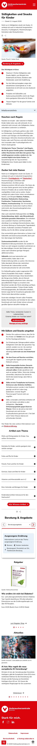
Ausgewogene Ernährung (16, 536)
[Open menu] (4, 742)
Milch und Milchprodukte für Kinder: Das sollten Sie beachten (15, 437)
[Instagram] (8, 722)
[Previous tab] (4, 525)
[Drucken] (2, 35)
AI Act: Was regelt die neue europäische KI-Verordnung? (15, 667)
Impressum (25, 733)
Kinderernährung (10, 426)
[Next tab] (33, 525)
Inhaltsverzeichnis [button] (9, 110)
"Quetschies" (27, 178)
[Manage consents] (33, 742)
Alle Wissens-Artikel (17, 504)
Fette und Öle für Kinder (10, 456)
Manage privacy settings (18, 323)
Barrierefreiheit (8, 739)
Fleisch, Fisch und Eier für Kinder (13, 464)
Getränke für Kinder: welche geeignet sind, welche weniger (16, 447)
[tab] (16, 627)
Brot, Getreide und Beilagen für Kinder (15, 487)
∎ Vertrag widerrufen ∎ (25, 739)
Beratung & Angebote (12, 64)
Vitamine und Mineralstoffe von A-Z (14, 479)
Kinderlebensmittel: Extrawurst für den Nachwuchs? (15, 496)
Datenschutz (13, 733)
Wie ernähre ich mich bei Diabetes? (17, 593)
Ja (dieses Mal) (18, 320)
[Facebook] (3, 722)
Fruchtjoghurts (14, 178)
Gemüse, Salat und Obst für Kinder (13, 472)
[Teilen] (5, 35)
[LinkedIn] (12, 722)
